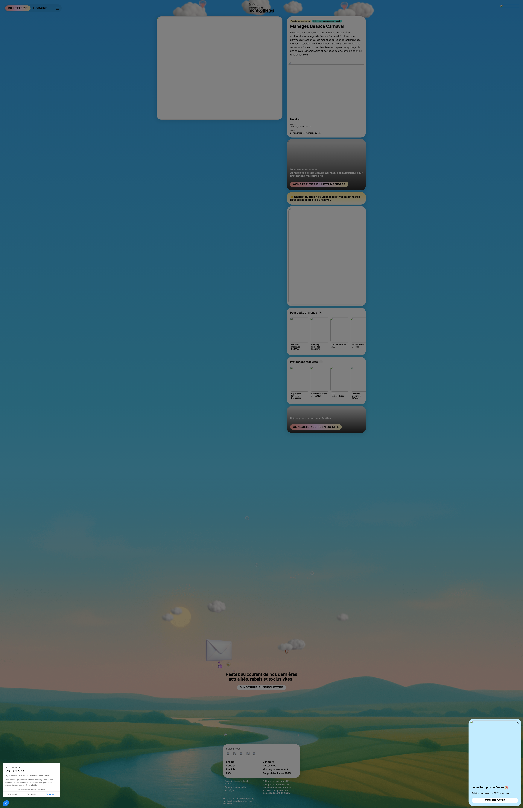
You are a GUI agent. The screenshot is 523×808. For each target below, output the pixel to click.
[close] (261, 404)
